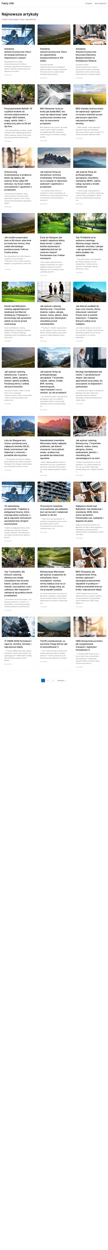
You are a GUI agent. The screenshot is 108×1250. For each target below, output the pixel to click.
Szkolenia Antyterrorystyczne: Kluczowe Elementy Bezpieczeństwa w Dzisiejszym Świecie (86, 55)
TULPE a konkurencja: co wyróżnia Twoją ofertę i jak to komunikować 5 (53, 644)
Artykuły (88, 3)
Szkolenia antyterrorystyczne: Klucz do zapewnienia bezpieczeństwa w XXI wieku (53, 55)
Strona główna (100, 3)
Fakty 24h (8, 3)
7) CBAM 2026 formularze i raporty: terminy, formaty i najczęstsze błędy (18, 644)
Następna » (61, 680)
